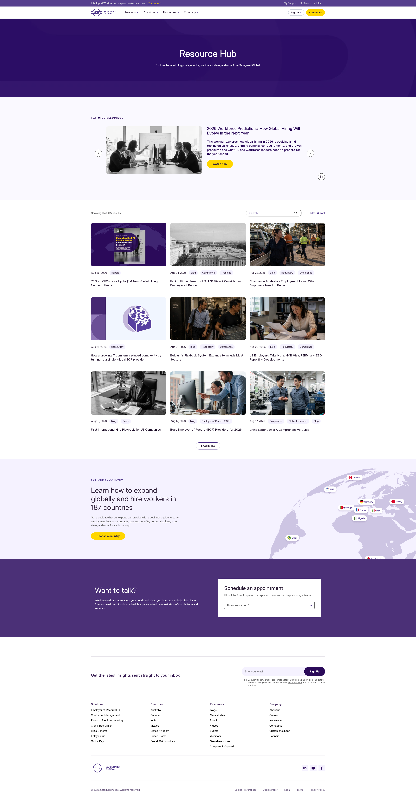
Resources (169, 12)
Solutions (130, 12)
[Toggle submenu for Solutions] (138, 12)
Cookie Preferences (245, 789)
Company (190, 12)
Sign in (295, 12)
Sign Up (314, 671)
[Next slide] (310, 153)
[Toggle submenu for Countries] (157, 12)
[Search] (295, 213)
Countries (149, 12)
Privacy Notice (295, 682)
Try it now (153, 3)
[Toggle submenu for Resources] (178, 12)
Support (292, 3)
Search (307, 3)
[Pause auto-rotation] (321, 176)
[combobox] (269, 605)
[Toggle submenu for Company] (198, 12)
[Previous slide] (98, 153)
